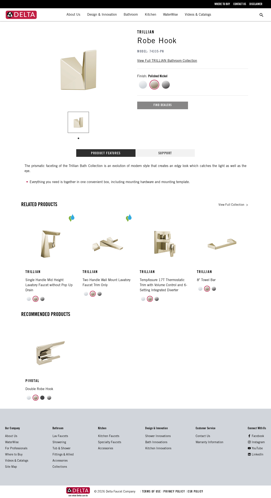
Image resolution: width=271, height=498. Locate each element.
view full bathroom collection (167, 61)
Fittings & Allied (63, 454)
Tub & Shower (62, 448)
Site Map (11, 467)
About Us (73, 15)
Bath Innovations (156, 442)
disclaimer (255, 4)
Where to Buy (13, 454)
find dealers (162, 105)
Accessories (60, 460)
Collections (60, 467)
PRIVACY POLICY (174, 491)
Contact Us (203, 436)
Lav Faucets (60, 436)
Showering (59, 442)
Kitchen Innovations (158, 448)
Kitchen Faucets (108, 436)
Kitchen (150, 15)
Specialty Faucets (109, 442)
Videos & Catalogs (198, 15)
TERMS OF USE (151, 491)
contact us (239, 4)
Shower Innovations (158, 436)
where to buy (222, 4)
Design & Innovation (102, 15)
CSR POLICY (194, 491)
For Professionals (16, 448)
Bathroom (131, 15)
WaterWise (170, 15)
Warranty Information (209, 442)
